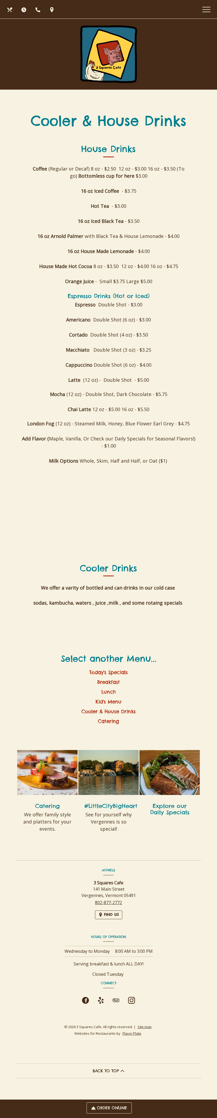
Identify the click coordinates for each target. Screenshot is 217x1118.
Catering (108, 721)
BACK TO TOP (106, 1070)
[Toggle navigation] (206, 9)
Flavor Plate (132, 1033)
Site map (145, 1026)
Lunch (108, 692)
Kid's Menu (108, 702)
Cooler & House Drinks (109, 711)
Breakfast (108, 682)
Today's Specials (108, 672)
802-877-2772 (108, 902)
